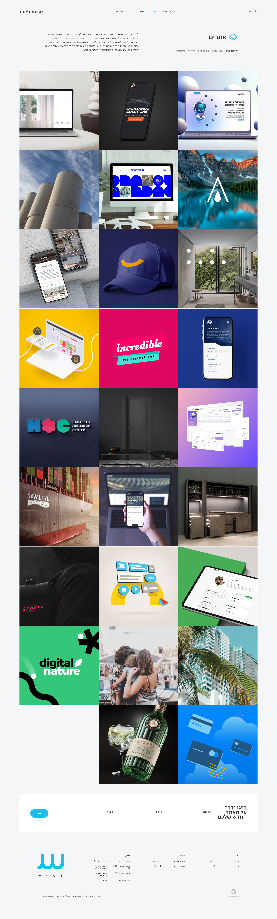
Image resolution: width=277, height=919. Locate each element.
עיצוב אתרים (217, 50)
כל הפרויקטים (232, 50)
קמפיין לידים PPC (99, 861)
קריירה (236, 866)
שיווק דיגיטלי (168, 11)
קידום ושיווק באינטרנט (101, 874)
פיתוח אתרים (203, 50)
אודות (141, 11)
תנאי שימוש (90, 896)
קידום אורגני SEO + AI (121, 867)
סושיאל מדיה (124, 861)
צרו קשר (119, 11)
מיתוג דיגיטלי (179, 50)
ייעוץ (105, 880)
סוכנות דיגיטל (124, 880)
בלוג (131, 11)
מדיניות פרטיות (78, 896)
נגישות (99, 896)
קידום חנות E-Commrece (101, 867)
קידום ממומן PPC (122, 873)
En (256, 11)
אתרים (153, 11)
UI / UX (191, 50)
